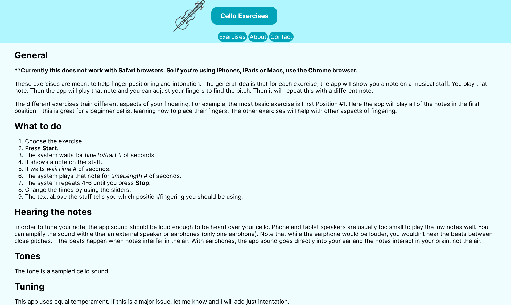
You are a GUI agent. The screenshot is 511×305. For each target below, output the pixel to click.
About (258, 36)
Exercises (232, 36)
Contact (281, 36)
